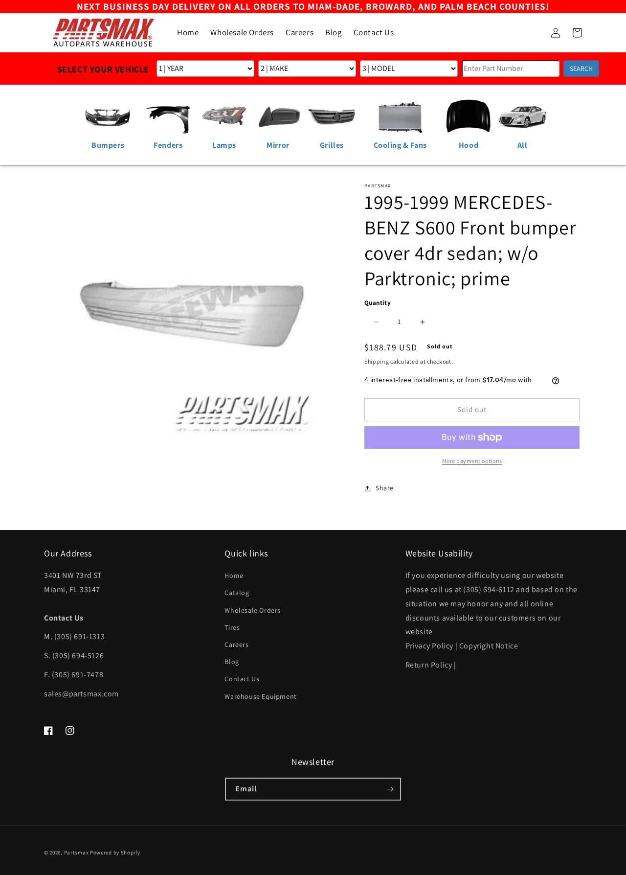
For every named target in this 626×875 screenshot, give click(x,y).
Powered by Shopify (115, 852)
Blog (231, 661)
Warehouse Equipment (260, 696)
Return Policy (428, 665)
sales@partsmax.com (81, 694)
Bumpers (107, 145)
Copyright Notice (488, 646)
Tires (232, 627)
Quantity (377, 303)
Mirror (278, 145)
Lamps (224, 145)
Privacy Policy (429, 646)
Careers (236, 644)
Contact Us (241, 678)
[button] (534, 33)
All (522, 145)
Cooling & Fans (400, 145)
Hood (468, 145)
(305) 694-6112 (488, 589)
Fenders (168, 145)
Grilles (332, 145)
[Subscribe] (390, 789)
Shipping (376, 361)
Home (233, 575)
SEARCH (581, 68)
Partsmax (76, 852)
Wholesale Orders (252, 610)
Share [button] (385, 488)
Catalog (236, 592)
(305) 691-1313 (79, 636)
